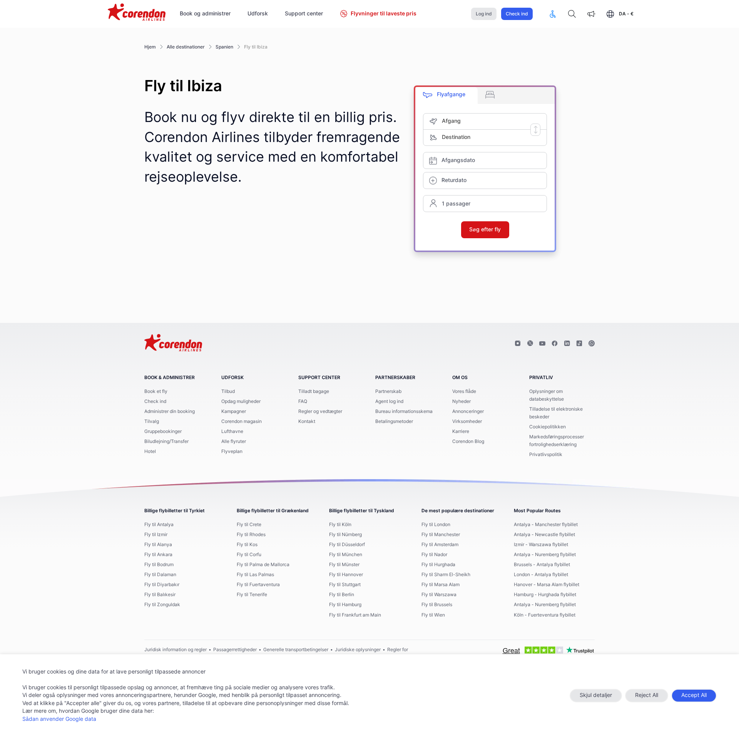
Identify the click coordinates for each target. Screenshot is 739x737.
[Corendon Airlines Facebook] (555, 343)
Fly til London (435, 524)
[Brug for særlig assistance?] (552, 14)
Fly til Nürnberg (345, 534)
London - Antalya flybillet (541, 574)
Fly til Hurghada (438, 564)
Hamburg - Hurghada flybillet (545, 594)
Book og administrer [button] (205, 14)
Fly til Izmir (155, 534)
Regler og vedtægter (320, 411)
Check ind (517, 14)
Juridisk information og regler (175, 649)
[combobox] (494, 121)
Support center (304, 14)
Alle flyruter (233, 441)
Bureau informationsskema (404, 411)
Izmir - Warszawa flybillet (541, 544)
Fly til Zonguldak (162, 604)
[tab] (446, 95)
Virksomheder (467, 421)
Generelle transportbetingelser (295, 649)
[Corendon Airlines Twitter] (530, 343)
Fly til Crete (249, 524)
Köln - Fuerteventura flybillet (544, 615)
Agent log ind (389, 401)
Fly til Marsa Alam (440, 584)
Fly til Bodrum (159, 564)
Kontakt (306, 421)
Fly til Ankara (158, 554)
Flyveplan (231, 451)
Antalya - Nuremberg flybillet (545, 554)
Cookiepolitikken (547, 426)
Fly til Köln (340, 524)
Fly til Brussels (436, 604)
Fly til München (345, 554)
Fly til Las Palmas (255, 574)
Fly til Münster (344, 564)
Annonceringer (468, 411)
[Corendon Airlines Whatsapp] (592, 343)
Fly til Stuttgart (345, 584)
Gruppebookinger (163, 431)
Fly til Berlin (341, 594)
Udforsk (257, 14)
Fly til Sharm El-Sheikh (445, 574)
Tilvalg (151, 421)
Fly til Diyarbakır (161, 584)
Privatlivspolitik (545, 454)
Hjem (150, 47)
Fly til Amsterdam (439, 544)
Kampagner (233, 411)
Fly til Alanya (158, 544)
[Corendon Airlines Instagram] (518, 343)
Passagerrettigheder (235, 649)
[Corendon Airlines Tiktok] (579, 343)
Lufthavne (232, 431)
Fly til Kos (247, 544)
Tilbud (228, 391)
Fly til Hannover (346, 574)
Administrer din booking (169, 411)
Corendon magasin (241, 421)
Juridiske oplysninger (358, 649)
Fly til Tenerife (252, 594)
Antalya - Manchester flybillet (546, 524)
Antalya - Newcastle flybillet (544, 534)
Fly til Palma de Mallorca (263, 564)
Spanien (224, 47)
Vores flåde (464, 391)
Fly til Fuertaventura (258, 584)
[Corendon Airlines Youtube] (542, 343)
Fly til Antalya (159, 524)
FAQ (302, 401)
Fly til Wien (433, 615)
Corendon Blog (468, 441)
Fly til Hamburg (345, 604)
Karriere (460, 431)
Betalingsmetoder (394, 421)
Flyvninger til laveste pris (383, 14)
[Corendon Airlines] (137, 13)
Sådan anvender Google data (59, 719)
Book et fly (155, 391)
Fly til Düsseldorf (347, 544)
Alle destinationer (186, 47)
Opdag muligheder (241, 401)
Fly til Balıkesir (160, 594)
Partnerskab (388, 391)
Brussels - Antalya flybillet (542, 564)
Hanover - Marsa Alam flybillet (546, 584)
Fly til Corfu (249, 554)
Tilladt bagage (313, 391)
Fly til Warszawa (438, 594)
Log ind (484, 14)
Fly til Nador (434, 554)
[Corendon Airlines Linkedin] (567, 343)
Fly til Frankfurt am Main (355, 615)
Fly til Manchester (440, 534)
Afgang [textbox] (451, 121)
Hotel (150, 451)
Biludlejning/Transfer (166, 441)
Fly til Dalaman (160, 574)
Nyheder (461, 401)
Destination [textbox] (456, 137)
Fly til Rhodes (251, 534)
